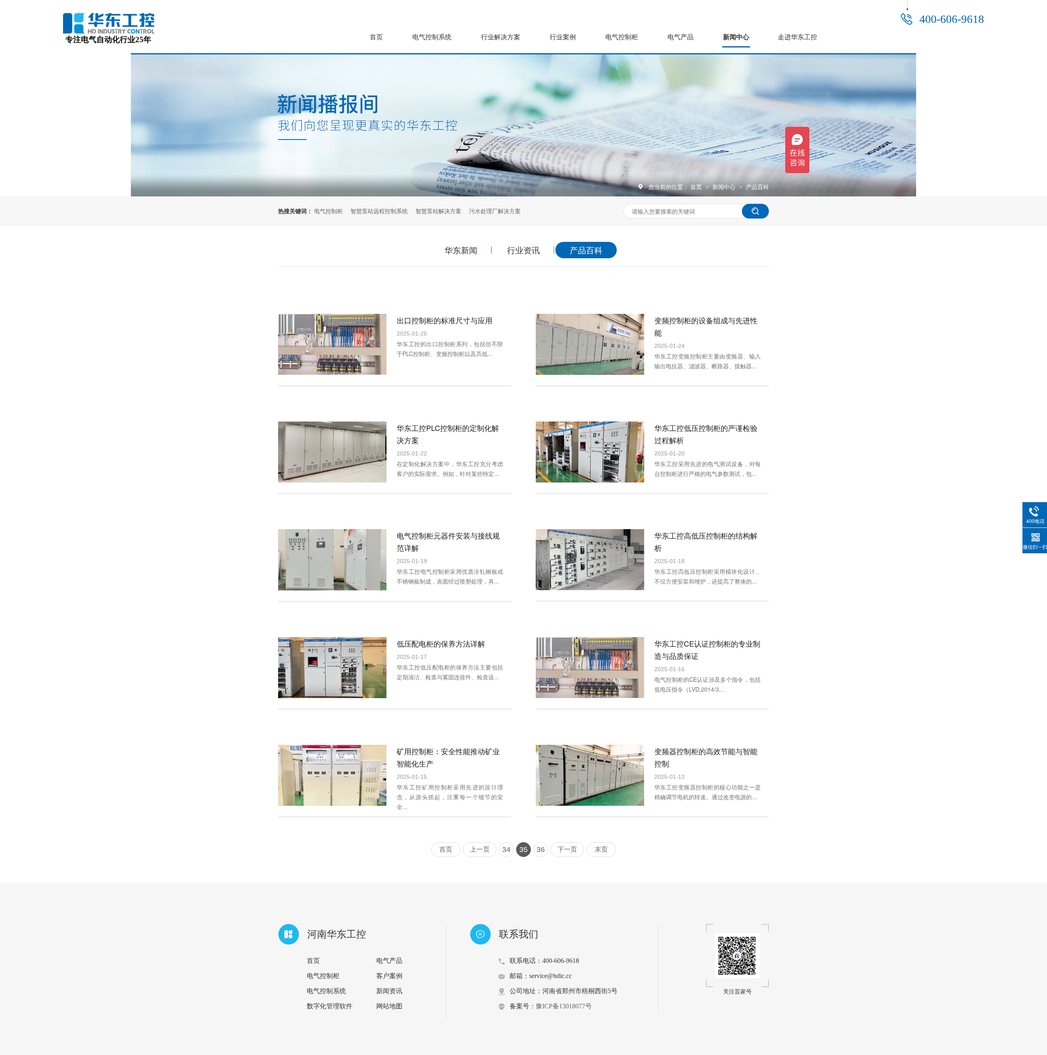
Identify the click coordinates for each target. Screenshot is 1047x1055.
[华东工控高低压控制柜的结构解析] (590, 559)
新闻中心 (736, 37)
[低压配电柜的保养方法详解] (332, 667)
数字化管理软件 (330, 1006)
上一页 (480, 849)
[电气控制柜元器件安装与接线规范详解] (332, 559)
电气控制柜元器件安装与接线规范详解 (448, 541)
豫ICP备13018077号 (564, 1006)
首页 (376, 37)
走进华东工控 (797, 37)
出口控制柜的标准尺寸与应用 (444, 320)
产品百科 (757, 187)
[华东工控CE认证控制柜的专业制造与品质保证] (590, 667)
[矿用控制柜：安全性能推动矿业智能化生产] (332, 775)
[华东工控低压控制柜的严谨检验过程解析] (590, 452)
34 (506, 849)
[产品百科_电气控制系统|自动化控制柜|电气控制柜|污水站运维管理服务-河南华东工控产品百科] (108, 31)
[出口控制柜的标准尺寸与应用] (332, 344)
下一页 (567, 849)
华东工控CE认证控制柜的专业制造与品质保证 (707, 649)
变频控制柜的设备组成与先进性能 (705, 326)
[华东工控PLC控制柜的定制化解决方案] (332, 452)
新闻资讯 (389, 990)
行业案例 (563, 37)
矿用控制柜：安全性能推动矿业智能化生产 (448, 757)
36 (541, 849)
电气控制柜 (621, 37)
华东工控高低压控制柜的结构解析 (705, 541)
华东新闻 (461, 250)
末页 (601, 849)
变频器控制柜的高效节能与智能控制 (705, 757)
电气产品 (680, 37)
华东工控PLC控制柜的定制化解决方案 (448, 433)
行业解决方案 (500, 37)
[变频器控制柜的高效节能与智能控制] (590, 775)
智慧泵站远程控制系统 (379, 211)
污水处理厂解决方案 (495, 211)
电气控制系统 (432, 37)
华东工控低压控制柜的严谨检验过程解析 (705, 433)
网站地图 (389, 1006)
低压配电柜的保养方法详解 (441, 643)
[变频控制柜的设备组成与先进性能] (590, 344)
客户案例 (389, 975)
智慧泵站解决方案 (438, 211)
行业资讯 (523, 250)
